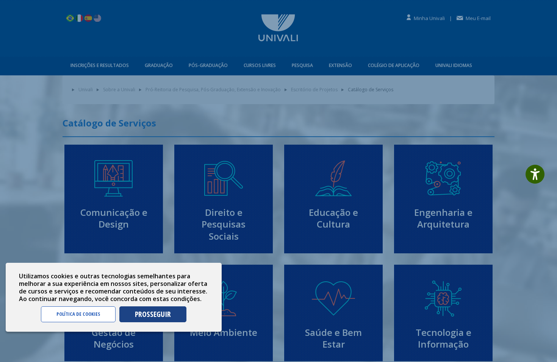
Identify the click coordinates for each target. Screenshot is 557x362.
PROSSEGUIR (153, 314)
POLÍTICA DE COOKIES (78, 314)
